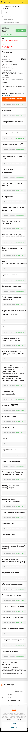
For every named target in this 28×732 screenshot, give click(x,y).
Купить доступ (21, 30)
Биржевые (6, 314)
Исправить (6, 17)
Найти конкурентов (7, 95)
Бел (25, 59)
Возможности (4, 689)
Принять (14, 723)
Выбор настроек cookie (14, 700)
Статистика (4, 691)
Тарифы (10, 694)
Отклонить (14, 727)
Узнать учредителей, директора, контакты (14, 99)
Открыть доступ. (20, 104)
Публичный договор (19, 691)
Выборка (14, 17)
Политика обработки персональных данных (14, 698)
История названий (7, 67)
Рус (22, 59)
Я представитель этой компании (11, 22)
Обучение (16, 689)
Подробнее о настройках (14, 719)
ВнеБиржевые (14, 314)
